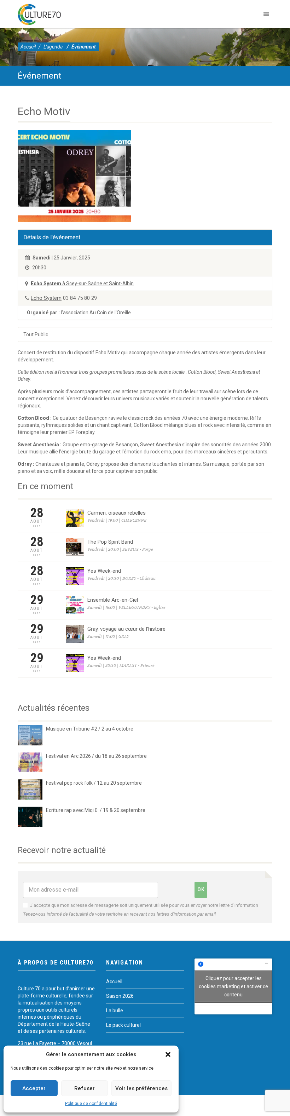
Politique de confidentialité (91, 1103)
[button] (168, 1054)
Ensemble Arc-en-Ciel (112, 600)
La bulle (114, 1010)
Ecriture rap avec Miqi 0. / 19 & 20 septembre (95, 810)
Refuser (84, 1088)
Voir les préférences (141, 1088)
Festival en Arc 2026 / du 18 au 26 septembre (96, 756)
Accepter (34, 1088)
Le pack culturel (123, 1025)
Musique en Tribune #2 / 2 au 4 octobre (89, 729)
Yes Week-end (104, 571)
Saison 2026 (120, 996)
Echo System (46, 298)
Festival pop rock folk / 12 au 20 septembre (94, 783)
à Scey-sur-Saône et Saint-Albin (82, 283)
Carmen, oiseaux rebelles (116, 513)
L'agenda (53, 47)
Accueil (28, 47)
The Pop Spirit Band (110, 542)
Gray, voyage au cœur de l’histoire (126, 629)
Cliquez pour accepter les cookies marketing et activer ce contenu (233, 986)
